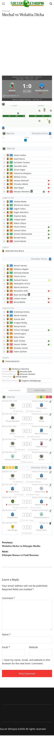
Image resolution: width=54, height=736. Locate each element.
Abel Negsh (19, 187)
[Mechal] (12, 87)
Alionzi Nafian (20, 155)
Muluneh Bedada (27, 374)
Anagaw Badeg (20, 322)
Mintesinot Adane (21, 205)
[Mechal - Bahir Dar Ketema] (27, 431)
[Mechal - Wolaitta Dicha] (27, 406)
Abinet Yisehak (20, 315)
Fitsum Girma (20, 276)
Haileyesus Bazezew (20, 369)
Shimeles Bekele (21, 184)
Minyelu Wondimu (22, 191)
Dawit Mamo (19, 159)
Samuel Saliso (20, 230)
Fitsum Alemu (20, 226)
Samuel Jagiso (20, 333)
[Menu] (3, 3)
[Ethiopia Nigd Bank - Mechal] (27, 419)
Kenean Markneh (21, 180)
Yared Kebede (20, 241)
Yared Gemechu (12, 361)
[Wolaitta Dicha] (42, 87)
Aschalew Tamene (22, 162)
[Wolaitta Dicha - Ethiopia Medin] (27, 489)
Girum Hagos (19, 169)
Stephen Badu (20, 216)
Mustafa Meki (26, 371)
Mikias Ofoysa (20, 223)
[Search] (51, 3)
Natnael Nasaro (21, 280)
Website (33, 647)
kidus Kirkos (19, 337)
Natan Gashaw (20, 351)
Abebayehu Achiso (22, 283)
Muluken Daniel (21, 348)
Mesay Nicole (20, 326)
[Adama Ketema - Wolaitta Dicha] (27, 502)
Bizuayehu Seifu (21, 291)
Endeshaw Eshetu (21, 312)
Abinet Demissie (21, 287)
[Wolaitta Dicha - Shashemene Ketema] (27, 515)
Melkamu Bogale (21, 269)
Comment (8, 598)
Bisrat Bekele (19, 302)
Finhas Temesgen (21, 330)
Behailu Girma (20, 177)
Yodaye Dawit (20, 219)
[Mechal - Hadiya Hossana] (27, 444)
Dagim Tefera (20, 208)
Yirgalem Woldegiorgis (31, 380)
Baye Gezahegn (20, 294)
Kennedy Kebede (21, 273)
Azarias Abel (19, 319)
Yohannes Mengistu (22, 173)
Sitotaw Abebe (20, 201)
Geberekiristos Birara (14, 251)
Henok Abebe (21, 376)
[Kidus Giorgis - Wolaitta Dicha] (27, 528)
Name (6, 634)
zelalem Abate (20, 298)
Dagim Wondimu (21, 212)
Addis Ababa (20, 79)
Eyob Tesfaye (19, 341)
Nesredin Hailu (20, 166)
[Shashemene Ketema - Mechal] (27, 457)
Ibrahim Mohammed (23, 234)
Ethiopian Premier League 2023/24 (23, 77)
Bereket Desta (20, 237)
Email (6, 647)
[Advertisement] (27, 47)
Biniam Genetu (20, 265)
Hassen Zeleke (20, 344)
